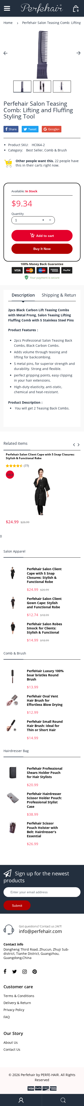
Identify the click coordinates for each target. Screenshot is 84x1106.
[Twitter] (14, 971)
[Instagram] (24, 971)
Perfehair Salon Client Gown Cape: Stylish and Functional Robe (44, 603)
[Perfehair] (42, 8)
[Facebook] (5, 971)
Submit (17, 905)
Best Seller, (34, 150)
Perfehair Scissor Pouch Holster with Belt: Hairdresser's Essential (42, 829)
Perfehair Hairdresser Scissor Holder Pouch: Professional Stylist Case (44, 800)
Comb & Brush (55, 150)
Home (8, 22)
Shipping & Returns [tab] (61, 295)
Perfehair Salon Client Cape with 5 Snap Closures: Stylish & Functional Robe (40, 456)
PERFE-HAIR (50, 1075)
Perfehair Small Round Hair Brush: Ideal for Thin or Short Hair (45, 726)
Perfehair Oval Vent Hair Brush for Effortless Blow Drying (45, 700)
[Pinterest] (34, 971)
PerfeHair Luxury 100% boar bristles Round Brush (45, 675)
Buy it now (42, 249)
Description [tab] (23, 295)
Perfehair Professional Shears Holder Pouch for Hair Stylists (44, 772)
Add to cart (45, 236)
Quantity (17, 214)
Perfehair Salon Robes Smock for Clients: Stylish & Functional (44, 628)
